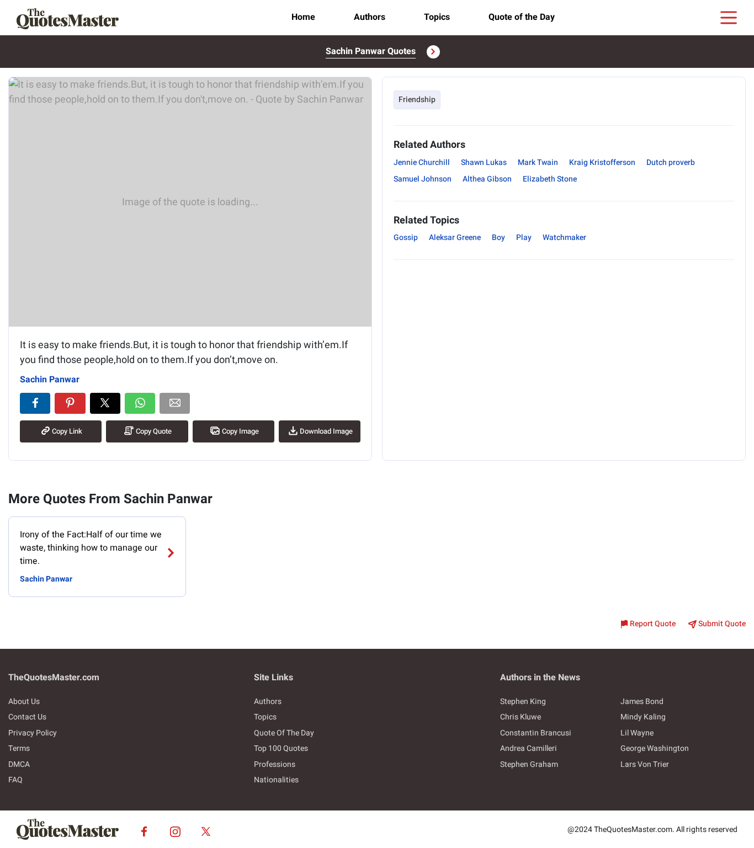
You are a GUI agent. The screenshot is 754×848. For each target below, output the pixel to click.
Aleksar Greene (455, 237)
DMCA (19, 764)
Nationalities (276, 780)
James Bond (641, 701)
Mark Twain (538, 162)
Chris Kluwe (520, 717)
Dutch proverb (670, 162)
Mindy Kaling (643, 717)
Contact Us (27, 717)
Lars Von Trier (644, 764)
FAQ (15, 780)
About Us (24, 701)
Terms (19, 748)
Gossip (406, 237)
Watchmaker (564, 237)
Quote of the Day (521, 17)
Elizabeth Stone (550, 179)
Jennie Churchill (422, 162)
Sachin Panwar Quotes (371, 51)
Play (524, 237)
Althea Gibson (487, 179)
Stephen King (523, 701)
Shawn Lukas (484, 162)
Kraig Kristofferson (602, 162)
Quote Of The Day (284, 733)
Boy (498, 237)
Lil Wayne (637, 733)
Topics (437, 17)
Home (303, 17)
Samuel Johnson (423, 179)
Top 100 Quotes (281, 748)
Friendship (417, 99)
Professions (274, 764)
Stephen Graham (529, 764)
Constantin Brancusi (535, 733)
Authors (369, 17)
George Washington (654, 748)
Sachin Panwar (49, 379)
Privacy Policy (32, 733)
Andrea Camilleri (528, 748)
